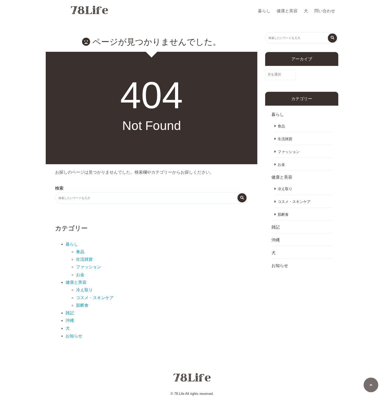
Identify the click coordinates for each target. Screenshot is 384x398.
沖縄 (70, 320)
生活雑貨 (84, 259)
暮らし (264, 11)
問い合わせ (324, 11)
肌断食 (82, 305)
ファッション (88, 267)
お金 (80, 274)
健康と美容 (287, 11)
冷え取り (84, 290)
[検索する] (242, 197)
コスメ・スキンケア (95, 297)
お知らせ (74, 336)
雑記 (70, 313)
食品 (80, 251)
